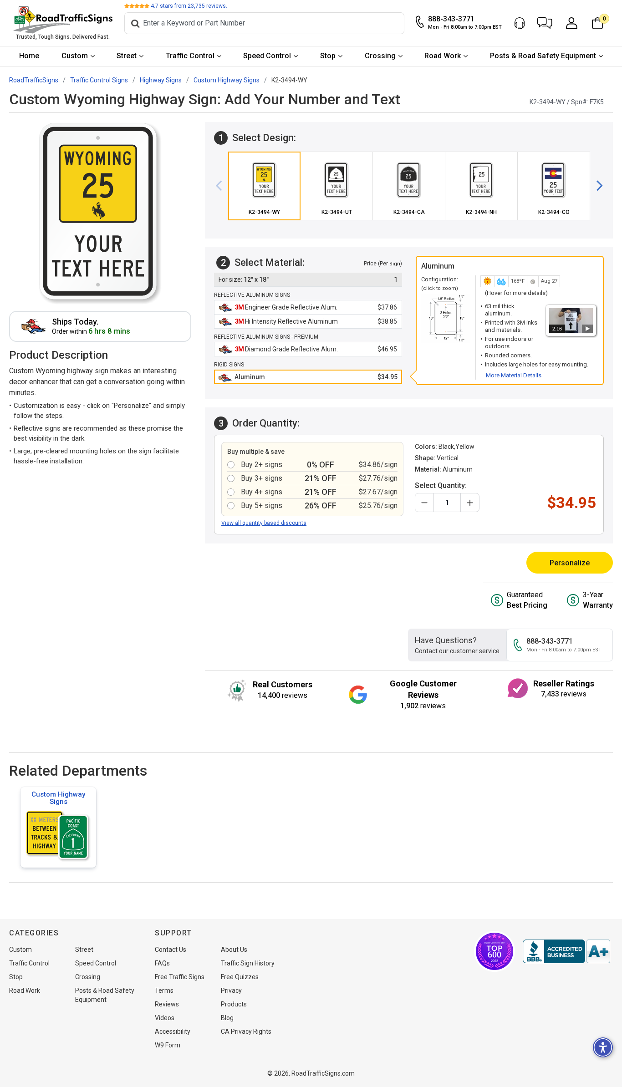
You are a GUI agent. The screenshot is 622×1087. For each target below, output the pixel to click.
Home (29, 55)
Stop (328, 55)
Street (127, 55)
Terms (164, 990)
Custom (74, 55)
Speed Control (267, 55)
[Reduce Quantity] (424, 502)
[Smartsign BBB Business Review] (566, 951)
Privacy (231, 990)
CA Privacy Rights (246, 1031)
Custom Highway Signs (58, 798)
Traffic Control (190, 55)
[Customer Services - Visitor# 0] (520, 23)
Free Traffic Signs (179, 976)
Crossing (380, 55)
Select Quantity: (441, 485)
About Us (234, 949)
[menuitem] (29, 56)
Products (234, 1004)
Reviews (167, 1004)
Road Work (442, 55)
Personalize (570, 563)
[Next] (596, 186)
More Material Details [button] (513, 375)
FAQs (162, 963)
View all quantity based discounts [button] (263, 523)
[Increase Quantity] (470, 502)
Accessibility (172, 1031)
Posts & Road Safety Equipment (543, 55)
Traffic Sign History (248, 963)
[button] (544, 23)
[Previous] (222, 186)
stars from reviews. (189, 6)
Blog (227, 1017)
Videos (164, 1017)
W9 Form (167, 1045)
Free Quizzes (240, 976)
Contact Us (170, 949)
